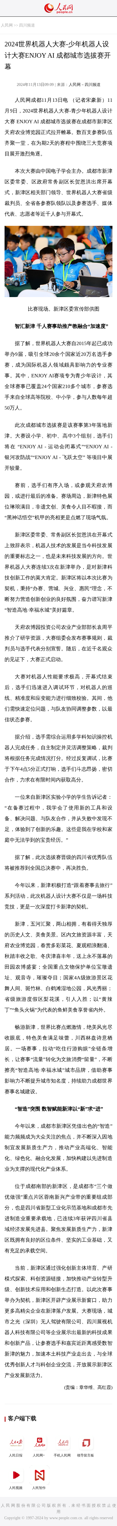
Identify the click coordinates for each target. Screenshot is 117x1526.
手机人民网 (62, 1455)
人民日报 (15, 1455)
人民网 (7, 25)
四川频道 (27, 25)
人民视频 (15, 1488)
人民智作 (39, 1488)
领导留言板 (85, 1455)
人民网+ (39, 1455)
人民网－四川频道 (85, 85)
